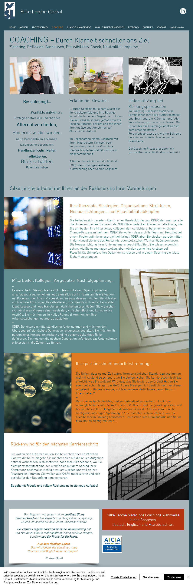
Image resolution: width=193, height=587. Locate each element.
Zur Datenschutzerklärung (42, 582)
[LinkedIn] (183, 11)
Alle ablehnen (150, 577)
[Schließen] (188, 577)
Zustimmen (174, 577)
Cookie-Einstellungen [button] (123, 577)
